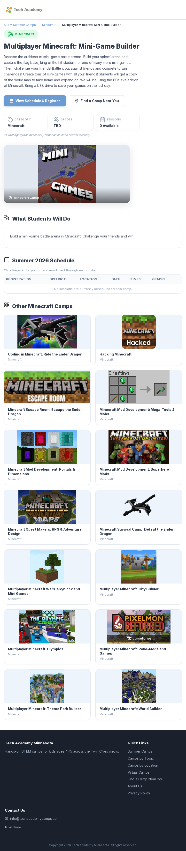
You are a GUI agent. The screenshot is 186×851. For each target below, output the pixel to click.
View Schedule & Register (38, 101)
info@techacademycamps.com (34, 818)
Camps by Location (143, 765)
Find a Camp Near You (100, 101)
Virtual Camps (138, 772)
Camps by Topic (141, 758)
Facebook (14, 827)
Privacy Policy (139, 793)
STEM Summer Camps (20, 25)
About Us (135, 786)
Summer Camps (140, 751)
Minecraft (49, 25)
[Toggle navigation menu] (179, 9)
